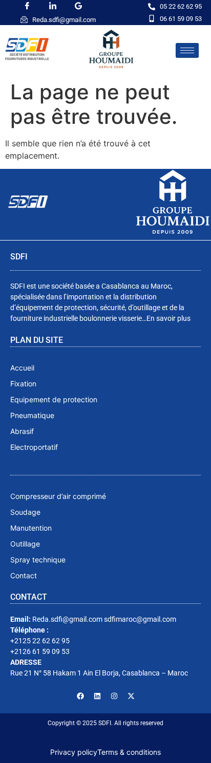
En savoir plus (168, 318)
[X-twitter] (131, 696)
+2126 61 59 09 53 (40, 651)
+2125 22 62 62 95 (40, 641)
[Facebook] (80, 696)
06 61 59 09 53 (181, 19)
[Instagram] (114, 696)
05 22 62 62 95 (181, 6)
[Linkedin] (97, 696)
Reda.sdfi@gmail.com (64, 20)
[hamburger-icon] (187, 50)
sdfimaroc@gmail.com (140, 619)
